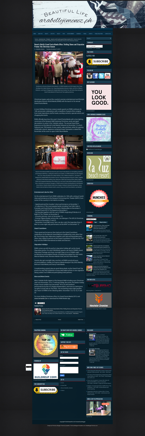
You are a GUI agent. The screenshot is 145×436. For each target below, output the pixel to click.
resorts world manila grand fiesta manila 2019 (62, 39)
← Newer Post (37, 319)
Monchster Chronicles (94, 348)
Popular (89, 222)
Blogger (83, 421)
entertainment (42, 39)
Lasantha (68, 425)
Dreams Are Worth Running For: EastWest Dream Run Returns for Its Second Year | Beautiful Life (101, 268)
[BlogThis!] (40, 303)
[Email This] (38, 303)
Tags (95, 222)
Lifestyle (53, 33)
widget (29, 369)
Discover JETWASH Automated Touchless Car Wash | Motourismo (102, 336)
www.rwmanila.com (41, 298)
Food (64, 33)
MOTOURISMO (92, 333)
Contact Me (108, 33)
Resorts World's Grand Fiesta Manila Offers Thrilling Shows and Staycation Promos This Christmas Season (59, 45)
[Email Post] (35, 303)
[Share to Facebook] (44, 303)
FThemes (54, 425)
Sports (90, 33)
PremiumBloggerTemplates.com (78, 425)
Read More (75, 313)
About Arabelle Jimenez (67, 388)
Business (79, 33)
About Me (40, 33)
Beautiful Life (37, 1)
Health (58, 33)
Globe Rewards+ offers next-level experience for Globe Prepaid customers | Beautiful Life (101, 227)
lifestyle (48, 39)
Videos (62, 390)
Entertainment (70, 33)
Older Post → (81, 319)
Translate (98, 48)
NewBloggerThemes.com (92, 425)
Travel (84, 33)
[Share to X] (42, 303)
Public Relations (99, 33)
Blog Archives (103, 222)
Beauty (46, 33)
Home (34, 33)
